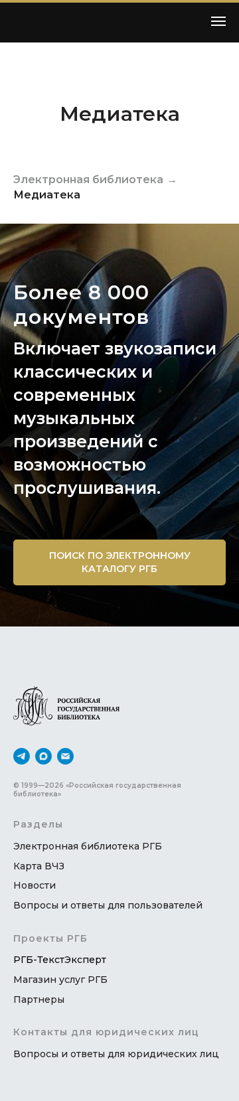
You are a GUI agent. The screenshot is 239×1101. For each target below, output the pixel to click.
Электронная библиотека (88, 179)
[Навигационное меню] (218, 21)
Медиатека (46, 194)
